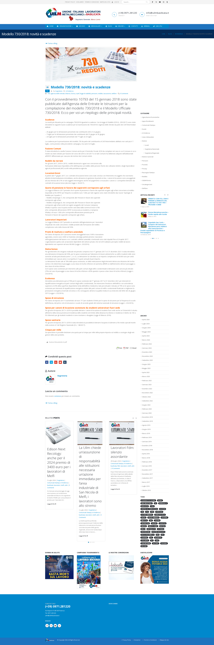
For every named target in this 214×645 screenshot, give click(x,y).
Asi (155, 498)
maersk (143, 520)
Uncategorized (147, 184)
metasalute (151, 523)
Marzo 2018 (146, 452)
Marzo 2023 (146, 371)
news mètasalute (148, 137)
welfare (114, 93)
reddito (100, 93)
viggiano (164, 538)
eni (142, 506)
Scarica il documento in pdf (58, 342)
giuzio (143, 512)
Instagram (59, 625)
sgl (151, 532)
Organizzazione (65, 26)
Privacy (144, 169)
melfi (62, 515)
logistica (162, 518)
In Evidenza (69, 91)
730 (49, 93)
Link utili (159, 26)
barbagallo (163, 498)
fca (147, 506)
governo (164, 512)
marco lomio (153, 520)
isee (151, 515)
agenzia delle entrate (58, 93)
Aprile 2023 (145, 367)
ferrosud (159, 506)
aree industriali (146, 498)
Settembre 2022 (147, 395)
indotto (144, 515)
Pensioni (145, 161)
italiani (157, 515)
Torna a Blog (52, 43)
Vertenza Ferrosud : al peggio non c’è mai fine (157, 200)
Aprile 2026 (145, 314)
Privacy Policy (70, 2)
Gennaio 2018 (146, 460)
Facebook (46, 362)
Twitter (51, 362)
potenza (160, 523)
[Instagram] (163, 2)
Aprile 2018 (145, 448)
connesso (57, 396)
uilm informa (145, 538)
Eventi (144, 129)
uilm (66, 515)
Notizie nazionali (147, 157)
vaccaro (155, 538)
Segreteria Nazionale (152, 149)
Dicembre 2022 (147, 383)
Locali (147, 145)
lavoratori (57, 515)
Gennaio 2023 (146, 379)
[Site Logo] (73, 14)
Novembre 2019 (147, 411)
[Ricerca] (147, 2)
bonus (73, 93)
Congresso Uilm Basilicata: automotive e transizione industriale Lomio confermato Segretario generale (153, 223)
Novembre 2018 (147, 444)
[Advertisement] (154, 75)
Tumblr (64, 362)
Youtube (55, 625)
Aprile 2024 (145, 330)
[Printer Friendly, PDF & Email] (126, 348)
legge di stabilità (85, 93)
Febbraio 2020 (147, 403)
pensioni (94, 93)
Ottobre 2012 (146, 485)
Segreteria (58, 91)
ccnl (152, 500)
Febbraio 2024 (147, 338)
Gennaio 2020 (146, 407)
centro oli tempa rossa (149, 503)
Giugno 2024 (146, 322)
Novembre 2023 (147, 351)
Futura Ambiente (146, 509)
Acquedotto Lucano (148, 495)
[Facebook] (152, 2)
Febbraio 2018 (147, 456)
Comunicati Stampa (53, 512)
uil (152, 535)
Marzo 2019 (146, 428)
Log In (116, 2)
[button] (133, 418)
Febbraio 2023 (147, 375)
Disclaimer (80, 2)
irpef (77, 93)
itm (124, 487)
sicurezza (158, 532)
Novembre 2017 (147, 468)
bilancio (68, 93)
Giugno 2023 (146, 359)
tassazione (107, 93)
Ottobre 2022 (146, 391)
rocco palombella (147, 529)
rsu (162, 529)
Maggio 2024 (146, 326)
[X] (156, 2)
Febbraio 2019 (147, 432)
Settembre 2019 (147, 416)
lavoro (154, 518)
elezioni (120, 487)
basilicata (50, 515)
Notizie (144, 141)
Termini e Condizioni (92, 2)
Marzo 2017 (146, 477)
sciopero (144, 532)
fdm (87, 466)
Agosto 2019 (146, 420)
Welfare (121, 26)
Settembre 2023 (147, 355)
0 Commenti (124, 93)
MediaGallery (96, 26)
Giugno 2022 (146, 399)
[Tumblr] (167, 2)
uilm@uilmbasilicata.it (52, 615)
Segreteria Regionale (152, 153)
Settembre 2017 (147, 472)
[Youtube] (159, 2)
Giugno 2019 (146, 424)
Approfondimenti (148, 121)
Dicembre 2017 (147, 464)
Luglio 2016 (145, 481)
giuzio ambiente (153, 512)
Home (51, 26)
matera (162, 520)
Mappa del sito (105, 2)
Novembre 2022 (147, 387)
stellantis (144, 535)
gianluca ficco (160, 509)
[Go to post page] (144, 201)
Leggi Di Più (51, 536)
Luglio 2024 (145, 318)
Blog (110, 26)
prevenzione (145, 526)
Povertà (144, 165)
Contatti (134, 26)
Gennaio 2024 (146, 342)
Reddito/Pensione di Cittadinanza (156, 210)
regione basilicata (158, 526)
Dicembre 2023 (147, 346)
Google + (55, 362)
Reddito (144, 177)
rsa (157, 529)
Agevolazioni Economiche (150, 117)
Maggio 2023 (146, 363)
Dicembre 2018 (147, 440)
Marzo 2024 (146, 334)
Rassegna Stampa (148, 173)
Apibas (160, 495)
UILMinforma (146, 180)
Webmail (147, 26)
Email (60, 362)
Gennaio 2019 (146, 436)
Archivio (82, 26)
